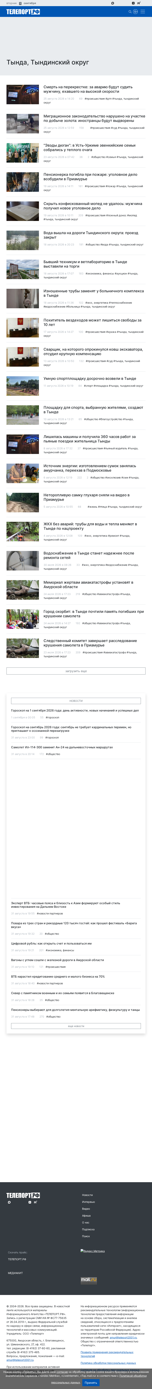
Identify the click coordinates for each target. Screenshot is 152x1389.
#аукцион (121, 273)
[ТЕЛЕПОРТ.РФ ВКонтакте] (122, 3)
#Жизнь (92, 506)
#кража (111, 331)
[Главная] (23, 11)
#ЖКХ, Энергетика (96, 302)
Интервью (88, 1201)
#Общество (98, 157)
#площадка (101, 385)
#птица (102, 506)
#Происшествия (95, 98)
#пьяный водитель (115, 448)
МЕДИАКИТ (15, 1273)
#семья (111, 157)
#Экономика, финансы (100, 273)
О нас (85, 1222)
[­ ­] (134, 62)
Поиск (86, 1236)
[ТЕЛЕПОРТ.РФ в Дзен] (133, 3)
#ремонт (113, 535)
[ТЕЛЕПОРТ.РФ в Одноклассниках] (127, 3)
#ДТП (108, 98)
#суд (114, 127)
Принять (91, 1383)
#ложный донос (116, 215)
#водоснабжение (54, 306)
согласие (62, 1371)
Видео (86, 1208)
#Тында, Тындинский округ (61, 219)
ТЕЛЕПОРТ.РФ (17, 1259)
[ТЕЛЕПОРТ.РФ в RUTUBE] (139, 3)
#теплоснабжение (120, 302)
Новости (87, 1194)
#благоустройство (110, 419)
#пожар (111, 186)
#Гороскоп (52, 717)
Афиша (86, 1215)
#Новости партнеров (50, 913)
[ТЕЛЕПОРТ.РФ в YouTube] (144, 3)
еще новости (76, 1026)
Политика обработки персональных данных (108, 1362)
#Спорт (88, 385)
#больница (73, 306)
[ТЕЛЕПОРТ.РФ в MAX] (112, 3)
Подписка (88, 1229)
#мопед (132, 215)
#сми (124, 477)
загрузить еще (76, 671)
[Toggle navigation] (142, 11)
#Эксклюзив (113, 477)
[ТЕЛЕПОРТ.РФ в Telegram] (117, 3)
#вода (104, 244)
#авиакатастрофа (108, 594)
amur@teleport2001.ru (20, 1359)
